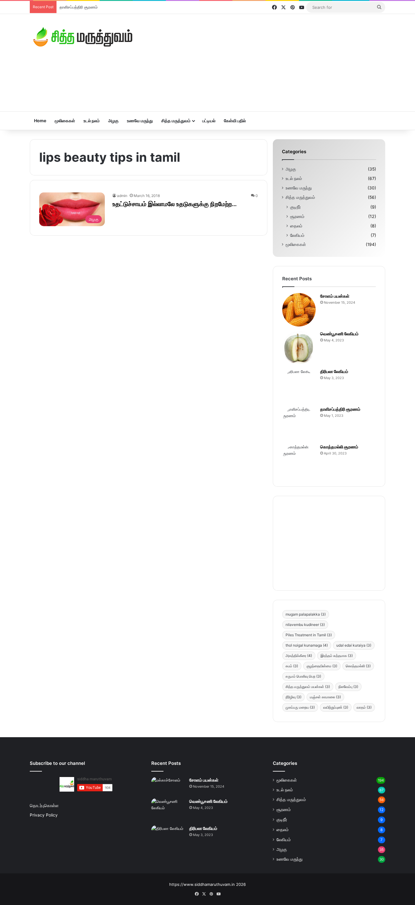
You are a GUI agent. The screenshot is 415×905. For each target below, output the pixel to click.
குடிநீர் (295, 206)
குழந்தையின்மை (322, 666)
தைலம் (296, 225)
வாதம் (364, 707)
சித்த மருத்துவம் (175, 120)
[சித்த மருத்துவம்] (83, 36)
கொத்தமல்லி (358, 666)
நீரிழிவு (293, 697)
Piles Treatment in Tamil (309, 635)
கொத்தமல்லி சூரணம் (339, 446)
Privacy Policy (44, 815)
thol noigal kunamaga (307, 645)
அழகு (113, 120)
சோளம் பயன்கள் (334, 296)
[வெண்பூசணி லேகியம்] (299, 347)
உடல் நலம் (92, 120)
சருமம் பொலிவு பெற (303, 676)
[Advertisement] (268, 62)
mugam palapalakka (306, 614)
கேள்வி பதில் (235, 120)
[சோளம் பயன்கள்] (299, 309)
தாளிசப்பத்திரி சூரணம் (79, 7)
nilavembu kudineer (305, 624)
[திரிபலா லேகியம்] (299, 385)
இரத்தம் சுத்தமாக (337, 655)
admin (122, 195)
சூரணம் (297, 216)
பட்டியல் (208, 120)
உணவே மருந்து (140, 120)
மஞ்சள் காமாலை (325, 697)
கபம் (292, 666)
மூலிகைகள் (65, 120)
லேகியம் (297, 235)
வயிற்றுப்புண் (335, 707)
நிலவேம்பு (348, 686)
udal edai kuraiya (353, 645)
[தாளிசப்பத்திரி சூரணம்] (299, 423)
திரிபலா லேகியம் (334, 371)
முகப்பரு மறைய (300, 707)
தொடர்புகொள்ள (44, 805)
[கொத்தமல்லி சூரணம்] (299, 460)
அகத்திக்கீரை (299, 655)
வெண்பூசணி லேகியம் (339, 333)
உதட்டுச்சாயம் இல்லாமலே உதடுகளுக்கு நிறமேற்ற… (174, 204)
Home (40, 120)
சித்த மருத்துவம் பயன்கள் (308, 686)
